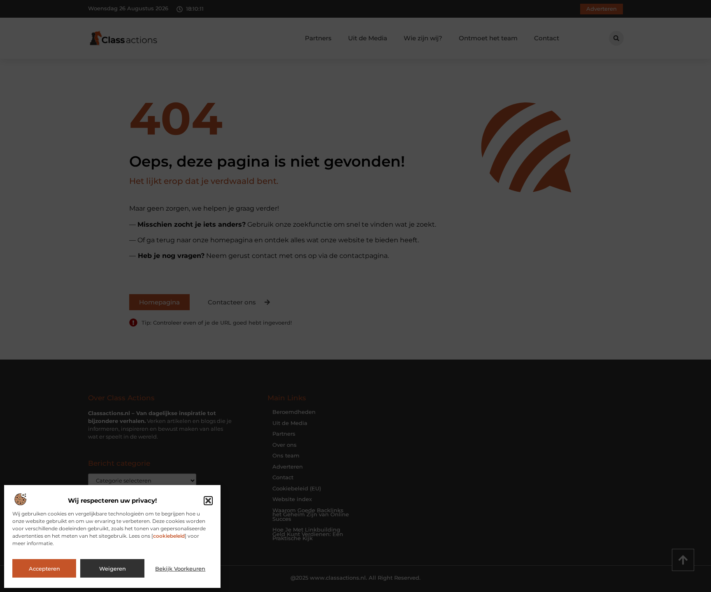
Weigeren (112, 568)
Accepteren (44, 568)
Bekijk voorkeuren (180, 568)
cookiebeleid (169, 536)
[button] (208, 501)
